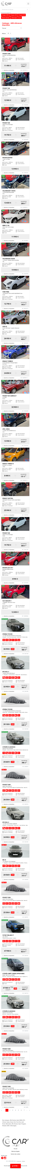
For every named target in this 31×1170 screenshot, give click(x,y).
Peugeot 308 (14, 15)
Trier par (4, 28)
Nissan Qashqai (5, 17)
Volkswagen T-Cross (16, 17)
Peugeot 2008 (5, 15)
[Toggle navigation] (28, 3)
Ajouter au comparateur (9, 70)
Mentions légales (16, 1151)
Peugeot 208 (22, 15)
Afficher (4, 33)
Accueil (15, 1148)
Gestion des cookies (15, 1154)
